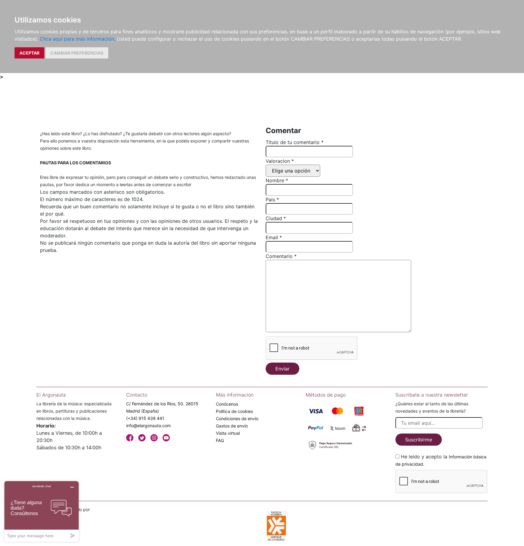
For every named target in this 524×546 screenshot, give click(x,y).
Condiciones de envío (237, 418)
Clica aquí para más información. (77, 39)
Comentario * (281, 256)
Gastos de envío (232, 425)
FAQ (220, 440)
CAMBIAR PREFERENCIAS (76, 52)
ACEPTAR (29, 52)
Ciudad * (276, 218)
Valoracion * (280, 161)
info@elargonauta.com (148, 425)
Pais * (272, 199)
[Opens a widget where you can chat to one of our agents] (41, 511)
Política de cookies (234, 411)
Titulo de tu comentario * (295, 142)
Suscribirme (418, 440)
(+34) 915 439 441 (145, 418)
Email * (274, 237)
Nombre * (277, 180)
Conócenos (227, 404)
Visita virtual (228, 433)
